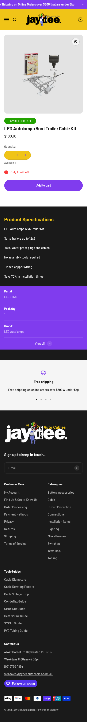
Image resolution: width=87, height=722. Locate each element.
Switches (54, 543)
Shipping (10, 536)
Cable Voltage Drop (16, 594)
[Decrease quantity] (9, 155)
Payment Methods (16, 514)
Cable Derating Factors (19, 587)
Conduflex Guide (15, 601)
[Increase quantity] (25, 155)
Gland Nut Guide (14, 609)
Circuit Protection (59, 507)
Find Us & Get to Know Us (20, 499)
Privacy (9, 521)
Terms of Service (15, 543)
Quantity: (10, 146)
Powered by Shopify (47, 709)
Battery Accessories (61, 492)
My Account (11, 492)
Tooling (52, 558)
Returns (9, 529)
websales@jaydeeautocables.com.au (28, 674)
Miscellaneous (57, 536)
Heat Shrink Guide (16, 616)
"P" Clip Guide (13, 623)
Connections (56, 514)
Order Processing (15, 507)
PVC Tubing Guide (16, 630)
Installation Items (59, 521)
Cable (51, 499)
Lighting (53, 529)
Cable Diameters (15, 579)
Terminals (54, 551)
